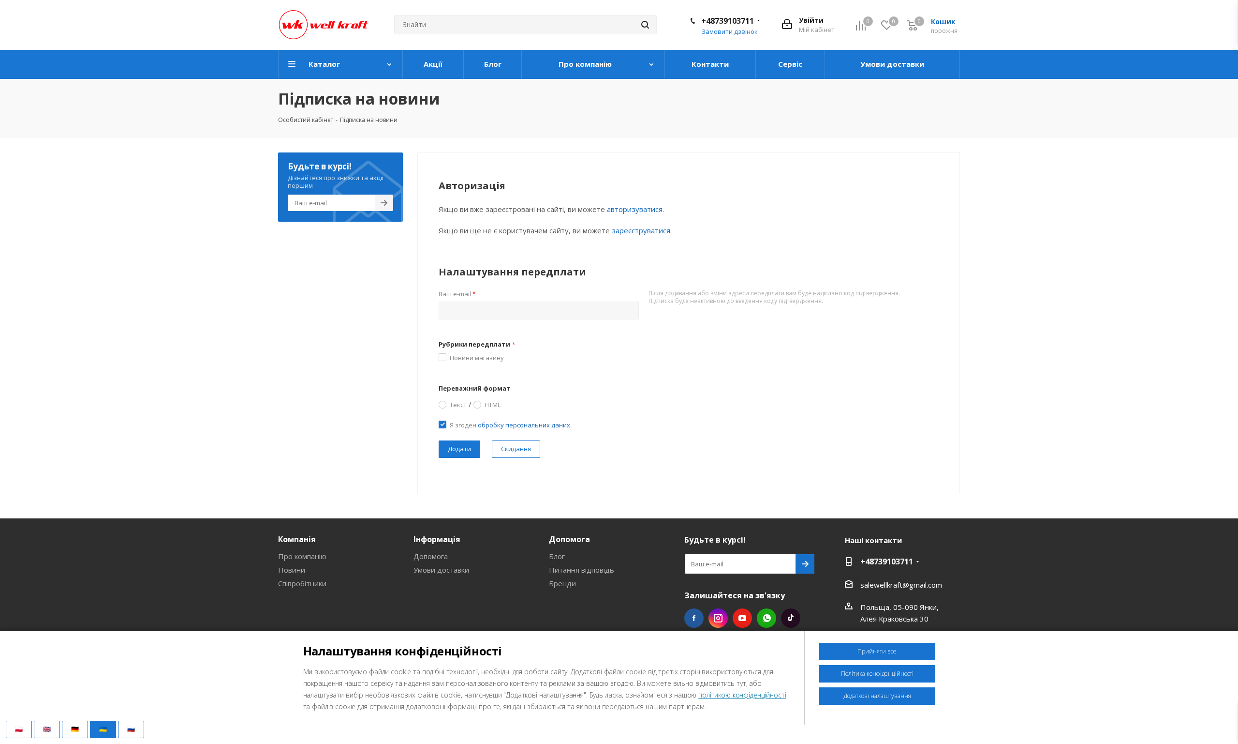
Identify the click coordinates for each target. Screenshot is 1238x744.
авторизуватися (635, 209)
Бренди (562, 583)
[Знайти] (645, 24)
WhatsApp (766, 618)
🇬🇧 (47, 729)
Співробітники (302, 583)
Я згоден (510, 425)
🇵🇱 (19, 729)
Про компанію (302, 556)
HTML (493, 404)
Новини (291, 570)
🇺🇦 (103, 729)
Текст (458, 404)
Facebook (694, 618)
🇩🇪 (75, 729)
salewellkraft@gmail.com (901, 585)
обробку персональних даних (524, 425)
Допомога (430, 556)
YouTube (742, 618)
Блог (557, 556)
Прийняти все (877, 651)
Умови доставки (441, 570)
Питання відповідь (581, 570)
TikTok (790, 618)
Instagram (718, 618)
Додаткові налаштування (877, 696)
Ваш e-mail (457, 293)
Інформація (436, 539)
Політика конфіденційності (877, 673)
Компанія (297, 539)
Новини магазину (477, 357)
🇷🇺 (131, 729)
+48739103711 (727, 20)
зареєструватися (641, 230)
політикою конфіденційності (742, 694)
